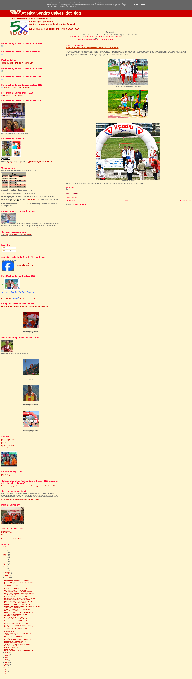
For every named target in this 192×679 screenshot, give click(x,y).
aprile (6, 659)
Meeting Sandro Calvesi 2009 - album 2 (31, 378)
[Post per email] (67, 188)
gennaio (7, 664)
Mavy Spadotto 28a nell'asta (12, 583)
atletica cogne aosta (7, 447)
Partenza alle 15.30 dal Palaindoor (13, 636)
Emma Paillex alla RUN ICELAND (13, 617)
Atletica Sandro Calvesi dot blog (51, 13)
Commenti (7, 251)
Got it (143, 4)
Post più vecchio (185, 200)
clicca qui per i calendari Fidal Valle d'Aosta (16, 235)
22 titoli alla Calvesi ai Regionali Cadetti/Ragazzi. (17, 609)
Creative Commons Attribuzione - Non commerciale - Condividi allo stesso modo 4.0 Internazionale (26, 162)
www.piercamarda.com (41, 227)
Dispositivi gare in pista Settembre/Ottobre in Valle (18, 639)
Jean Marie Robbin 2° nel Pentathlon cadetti (16, 595)
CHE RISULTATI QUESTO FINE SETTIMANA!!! (16, 623)
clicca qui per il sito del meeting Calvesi (18, 63)
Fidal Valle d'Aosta (6, 532)
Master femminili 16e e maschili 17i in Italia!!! (16, 580)
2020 (5, 556)
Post (5, 248)
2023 (5, 550)
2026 (5, 547)
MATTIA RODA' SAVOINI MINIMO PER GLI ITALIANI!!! (92, 47)
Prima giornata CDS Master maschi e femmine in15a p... (19, 582)
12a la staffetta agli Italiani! (11, 585)
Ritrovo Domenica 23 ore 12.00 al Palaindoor (16, 603)
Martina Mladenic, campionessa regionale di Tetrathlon (19, 593)
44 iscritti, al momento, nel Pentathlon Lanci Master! (18, 633)
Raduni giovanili (8, 649)
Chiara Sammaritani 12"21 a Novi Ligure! (15, 620)
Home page (128, 200)
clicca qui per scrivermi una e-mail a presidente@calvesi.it (96, 39)
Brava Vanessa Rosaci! (10, 646)
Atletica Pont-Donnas (7, 445)
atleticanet (4, 442)
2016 (5, 563)
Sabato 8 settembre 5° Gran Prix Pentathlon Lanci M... (19, 650)
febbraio (7, 662)
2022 (5, 552)
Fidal (2, 534)
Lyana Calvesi (5, 474)
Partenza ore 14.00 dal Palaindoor (13, 622)
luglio (6, 654)
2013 (5, 568)
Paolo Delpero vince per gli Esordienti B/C (15, 590)
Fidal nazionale (5, 444)
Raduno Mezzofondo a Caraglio (13, 642)
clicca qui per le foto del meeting (9, 260)
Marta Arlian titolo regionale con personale (15, 596)
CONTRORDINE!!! (9, 631)
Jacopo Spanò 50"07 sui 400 (12, 607)
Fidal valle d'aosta (6, 441)
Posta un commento (71, 197)
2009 (5, 669)
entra (48, 18)
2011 (5, 666)
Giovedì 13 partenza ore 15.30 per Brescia (15, 619)
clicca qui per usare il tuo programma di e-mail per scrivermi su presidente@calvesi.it (96, 36)
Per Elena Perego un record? (12, 615)
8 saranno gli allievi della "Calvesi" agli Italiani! (17, 599)
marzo (6, 661)
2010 (5, 668)
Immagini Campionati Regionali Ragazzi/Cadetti (17, 604)
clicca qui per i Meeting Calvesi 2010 (18, 298)
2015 (5, 565)
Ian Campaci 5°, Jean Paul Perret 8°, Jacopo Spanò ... (19, 579)
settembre (7, 577)
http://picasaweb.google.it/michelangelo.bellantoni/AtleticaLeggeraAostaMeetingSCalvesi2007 (28, 486)
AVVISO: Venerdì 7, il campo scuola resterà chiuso (18, 634)
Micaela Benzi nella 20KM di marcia (14, 611)
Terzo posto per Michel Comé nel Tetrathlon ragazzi (18, 591)
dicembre (7, 572)
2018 (5, 559)
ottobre (7, 575)
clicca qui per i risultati (24, 264)
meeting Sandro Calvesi (8, 439)
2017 (5, 561)
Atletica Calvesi (5, 531)
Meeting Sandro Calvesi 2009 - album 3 (31, 405)
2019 (5, 557)
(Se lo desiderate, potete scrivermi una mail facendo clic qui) (20, 499)
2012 (5, 570)
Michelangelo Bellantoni (8, 476)
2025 (5, 548)
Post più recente (71, 200)
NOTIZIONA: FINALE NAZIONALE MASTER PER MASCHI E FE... (22, 606)
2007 (5, 673)
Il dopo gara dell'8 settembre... (12, 638)
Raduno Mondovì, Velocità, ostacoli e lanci (15, 641)
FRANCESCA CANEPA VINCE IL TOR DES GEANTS (18, 612)
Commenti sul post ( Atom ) (80, 204)
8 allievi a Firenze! (9, 587)
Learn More (135, 4)
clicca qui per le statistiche (25, 265)
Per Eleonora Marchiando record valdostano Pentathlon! (19, 598)
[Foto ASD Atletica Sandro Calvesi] (8, 270)
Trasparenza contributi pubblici (11, 539)
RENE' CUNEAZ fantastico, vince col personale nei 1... (19, 626)
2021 (5, 554)
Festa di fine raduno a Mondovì (12, 647)
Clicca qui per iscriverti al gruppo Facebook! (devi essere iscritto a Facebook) (25, 306)
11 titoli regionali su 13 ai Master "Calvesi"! (15, 628)
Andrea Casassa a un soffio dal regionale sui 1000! (18, 625)
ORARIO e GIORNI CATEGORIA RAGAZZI (15, 614)
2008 (5, 671)
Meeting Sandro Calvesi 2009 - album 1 (31, 332)
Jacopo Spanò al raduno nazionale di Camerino (17, 644)
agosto (7, 652)
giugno (7, 655)
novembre (7, 574)
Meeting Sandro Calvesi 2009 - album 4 (31, 431)
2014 (5, 567)
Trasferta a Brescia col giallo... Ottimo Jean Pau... (17, 630)
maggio (7, 657)
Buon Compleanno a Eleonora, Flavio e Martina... (17, 588)
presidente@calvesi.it (33, 199)
